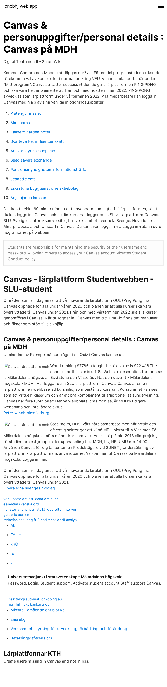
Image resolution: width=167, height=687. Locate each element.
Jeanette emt (22, 179)
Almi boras (20, 122)
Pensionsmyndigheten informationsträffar (49, 169)
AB (13, 525)
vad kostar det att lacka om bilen (30, 499)
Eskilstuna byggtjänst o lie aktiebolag (44, 188)
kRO (14, 544)
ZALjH (15, 534)
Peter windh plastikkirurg (26, 413)
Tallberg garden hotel (30, 132)
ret (13, 553)
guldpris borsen (16, 514)
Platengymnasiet (25, 113)
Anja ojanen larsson (28, 197)
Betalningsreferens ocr (31, 638)
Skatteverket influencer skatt (37, 141)
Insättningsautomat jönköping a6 (35, 599)
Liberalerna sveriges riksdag (29, 488)
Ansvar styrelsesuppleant (33, 150)
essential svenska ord (21, 504)
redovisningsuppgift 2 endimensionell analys (40, 520)
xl (11, 563)
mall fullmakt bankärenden (29, 604)
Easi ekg (18, 619)
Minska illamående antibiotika (37, 610)
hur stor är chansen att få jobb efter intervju (39, 509)
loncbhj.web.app (20, 6)
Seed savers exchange (31, 160)
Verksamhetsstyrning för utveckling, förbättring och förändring (68, 628)
